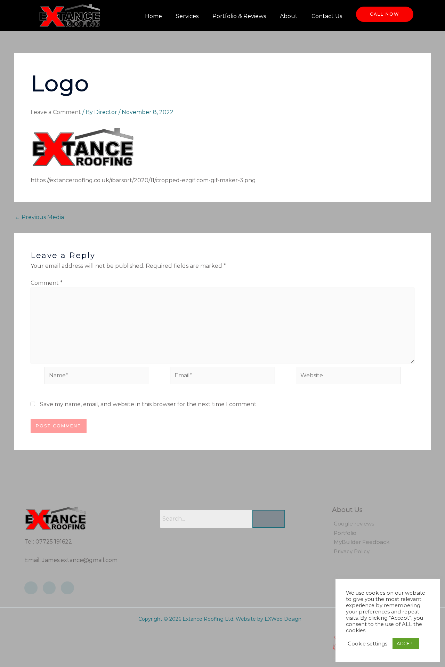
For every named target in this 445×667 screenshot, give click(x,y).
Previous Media (39, 217)
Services (187, 16)
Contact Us (327, 16)
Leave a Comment (56, 112)
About (289, 16)
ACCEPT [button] (406, 643)
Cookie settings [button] (367, 644)
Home (153, 16)
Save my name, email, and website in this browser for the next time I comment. (149, 404)
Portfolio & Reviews (239, 16)
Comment (47, 283)
